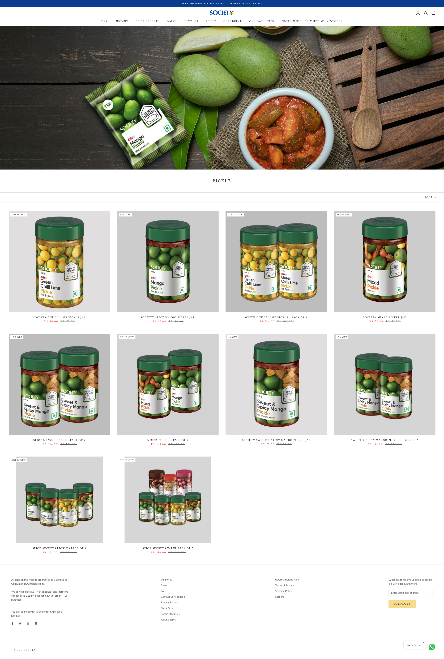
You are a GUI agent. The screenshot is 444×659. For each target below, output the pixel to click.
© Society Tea (25, 650)
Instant (122, 21)
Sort (429, 197)
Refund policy (168, 619)
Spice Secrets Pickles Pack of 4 (59, 548)
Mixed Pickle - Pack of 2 (168, 440)
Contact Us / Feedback (173, 596)
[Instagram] (28, 623)
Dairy (171, 21)
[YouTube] (36, 623)
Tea (104, 21)
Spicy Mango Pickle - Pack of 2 (59, 440)
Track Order (167, 608)
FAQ (163, 590)
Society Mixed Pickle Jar (384, 317)
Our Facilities (261, 21)
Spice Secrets (148, 21)
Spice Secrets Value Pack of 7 (167, 548)
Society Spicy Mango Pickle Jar (168, 317)
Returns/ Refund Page (287, 579)
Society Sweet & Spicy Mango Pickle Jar (276, 440)
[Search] (426, 13)
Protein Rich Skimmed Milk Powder (312, 21)
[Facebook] (12, 623)
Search (165, 585)
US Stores (166, 579)
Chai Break (232, 21)
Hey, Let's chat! (414, 645)
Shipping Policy (283, 590)
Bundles (191, 21)
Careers (279, 596)
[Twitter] (20, 623)
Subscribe (402, 603)
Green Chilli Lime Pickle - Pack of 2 (276, 317)
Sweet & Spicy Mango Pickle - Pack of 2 (384, 440)
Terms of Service (170, 613)
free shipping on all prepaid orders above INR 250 (222, 3)
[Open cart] (433, 13)
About (211, 21)
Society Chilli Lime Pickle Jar (59, 317)
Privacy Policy (169, 602)
